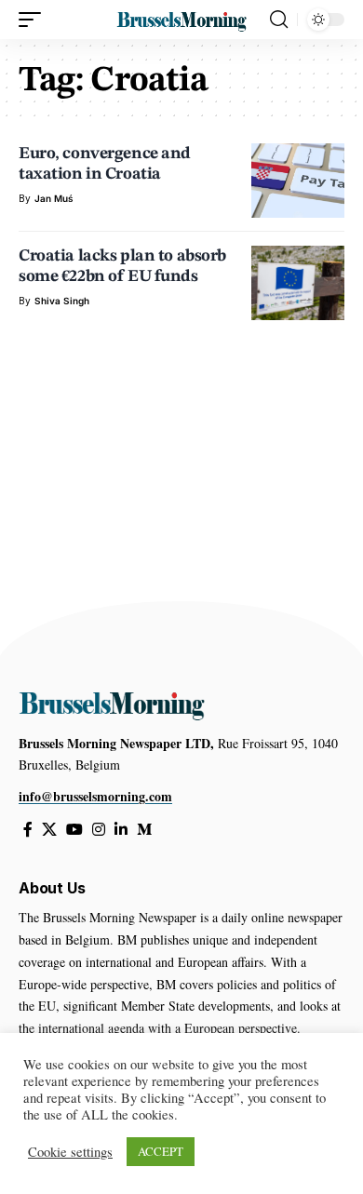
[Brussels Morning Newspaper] (181, 19)
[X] (49, 829)
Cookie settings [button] (70, 1152)
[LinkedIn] (121, 829)
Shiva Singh (61, 300)
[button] (34, 19)
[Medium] (144, 829)
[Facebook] (28, 829)
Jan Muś (54, 198)
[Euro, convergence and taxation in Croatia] (297, 180)
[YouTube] (74, 829)
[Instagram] (98, 829)
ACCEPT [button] (160, 1151)
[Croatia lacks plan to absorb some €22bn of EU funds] (297, 283)
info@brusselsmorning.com (95, 796)
